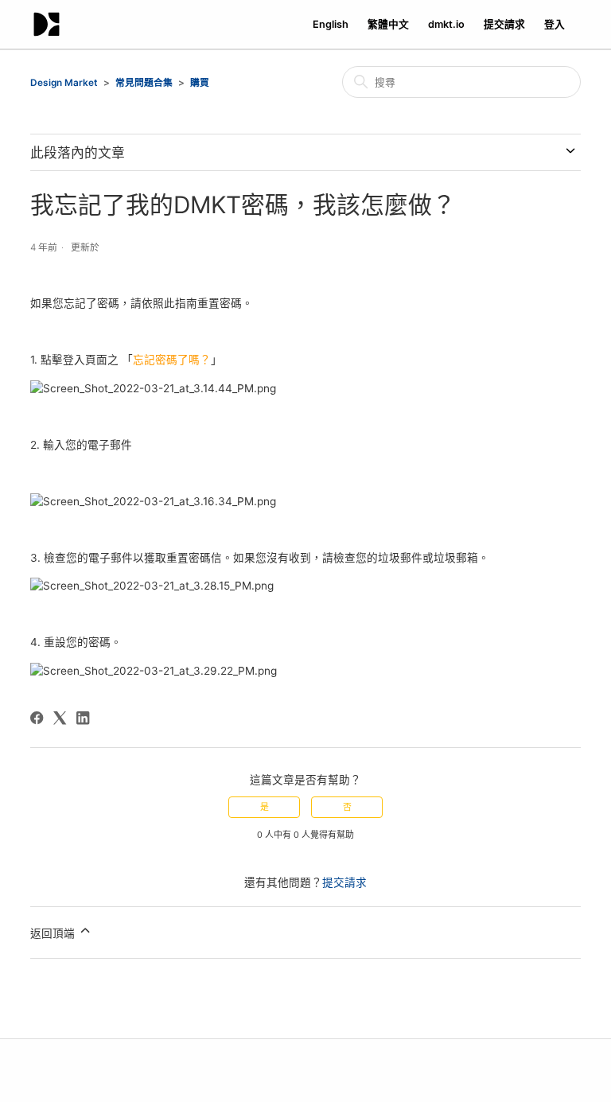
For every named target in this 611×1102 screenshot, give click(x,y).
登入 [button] (554, 24)
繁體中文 (388, 24)
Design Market (64, 82)
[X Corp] (59, 717)
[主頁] (46, 24)
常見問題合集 (144, 82)
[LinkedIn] (82, 717)
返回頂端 (54, 934)
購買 (199, 82)
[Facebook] (36, 717)
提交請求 (504, 24)
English (330, 24)
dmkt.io (446, 24)
